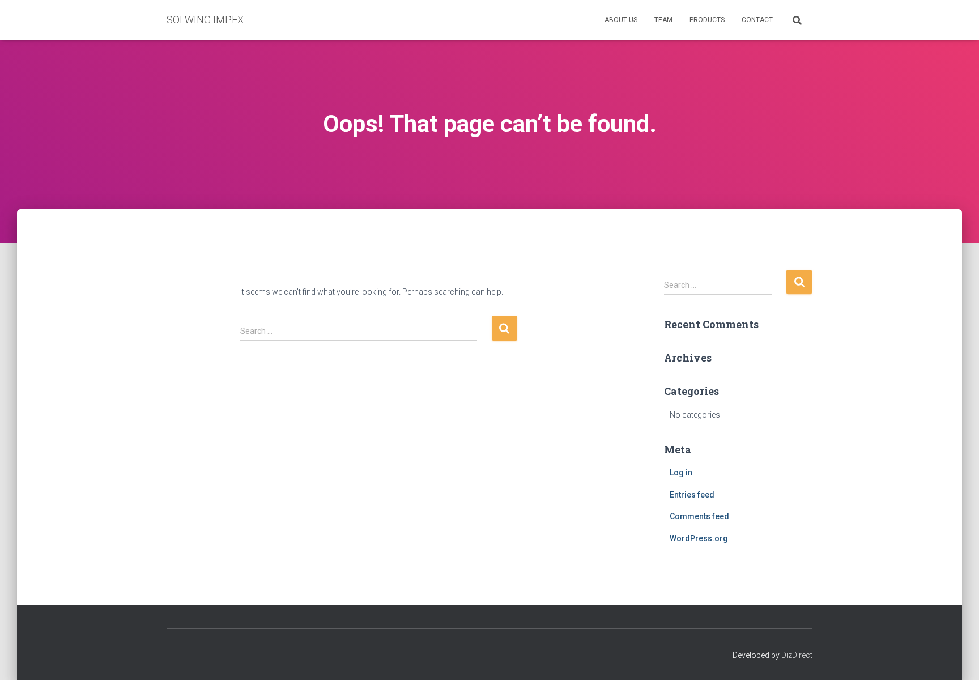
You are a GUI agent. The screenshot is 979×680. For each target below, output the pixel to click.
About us (621, 20)
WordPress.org (699, 538)
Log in (681, 472)
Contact (757, 20)
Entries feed (692, 494)
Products (707, 20)
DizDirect (796, 655)
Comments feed (699, 516)
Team (663, 20)
